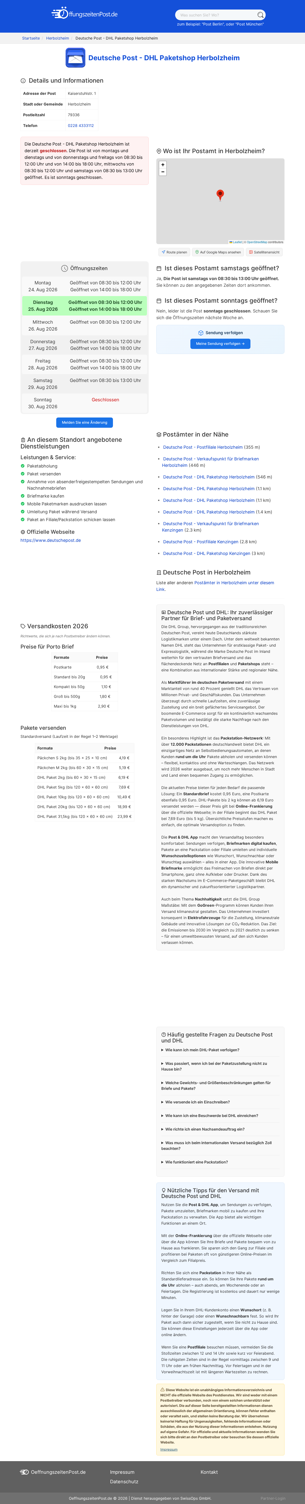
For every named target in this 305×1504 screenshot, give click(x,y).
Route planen (177, 252)
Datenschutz (124, 1481)
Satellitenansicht (267, 252)
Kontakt (209, 1472)
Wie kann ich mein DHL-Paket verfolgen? (202, 1049)
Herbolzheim (57, 38)
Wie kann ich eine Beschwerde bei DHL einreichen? (211, 1115)
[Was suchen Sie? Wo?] (260, 15)
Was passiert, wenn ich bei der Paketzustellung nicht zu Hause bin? (214, 1066)
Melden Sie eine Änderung (84, 422)
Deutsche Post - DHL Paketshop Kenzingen (206, 553)
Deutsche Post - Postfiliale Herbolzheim (203, 447)
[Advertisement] (84, 222)
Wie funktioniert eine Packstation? (196, 1162)
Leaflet (237, 242)
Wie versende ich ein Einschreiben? (197, 1102)
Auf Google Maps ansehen (220, 252)
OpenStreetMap (257, 242)
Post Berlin (213, 24)
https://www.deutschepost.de (50, 540)
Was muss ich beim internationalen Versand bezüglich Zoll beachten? (216, 1145)
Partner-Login (273, 1498)
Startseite (31, 38)
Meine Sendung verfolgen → (220, 343)
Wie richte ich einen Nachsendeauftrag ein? (205, 1129)
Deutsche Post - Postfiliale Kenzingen (201, 541)
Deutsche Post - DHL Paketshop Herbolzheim (209, 476)
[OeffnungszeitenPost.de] (84, 12)
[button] (220, 195)
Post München (249, 24)
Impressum (169, 1449)
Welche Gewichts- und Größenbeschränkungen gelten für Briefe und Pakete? (216, 1085)
